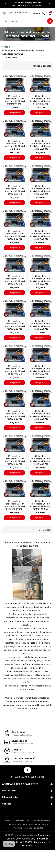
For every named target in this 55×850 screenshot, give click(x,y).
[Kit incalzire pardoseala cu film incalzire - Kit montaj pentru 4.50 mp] (40, 218)
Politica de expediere (39, 824)
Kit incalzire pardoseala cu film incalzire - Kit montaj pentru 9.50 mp (40, 460)
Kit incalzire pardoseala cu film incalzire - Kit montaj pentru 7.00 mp (14, 370)
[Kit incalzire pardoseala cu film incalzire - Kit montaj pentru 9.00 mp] (14, 443)
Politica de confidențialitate (39, 820)
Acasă (5, 47)
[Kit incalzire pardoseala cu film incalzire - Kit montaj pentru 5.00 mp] (14, 263)
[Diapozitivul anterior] (5, 4)
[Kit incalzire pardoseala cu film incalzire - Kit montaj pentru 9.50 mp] (40, 443)
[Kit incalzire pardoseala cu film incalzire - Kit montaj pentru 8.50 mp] (40, 398)
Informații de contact (34, 828)
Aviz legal (18, 828)
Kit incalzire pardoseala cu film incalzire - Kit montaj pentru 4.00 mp (14, 235)
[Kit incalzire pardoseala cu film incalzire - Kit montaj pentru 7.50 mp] (40, 353)
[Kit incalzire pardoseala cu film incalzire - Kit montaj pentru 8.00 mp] (14, 398)
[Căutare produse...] (50, 21)
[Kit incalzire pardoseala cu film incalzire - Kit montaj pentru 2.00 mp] (40, 128)
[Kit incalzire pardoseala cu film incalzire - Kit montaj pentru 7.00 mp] (14, 353)
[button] (4, 13)
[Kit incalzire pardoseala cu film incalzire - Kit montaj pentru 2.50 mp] (14, 173)
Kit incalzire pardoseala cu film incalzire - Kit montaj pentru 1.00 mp (40, 100)
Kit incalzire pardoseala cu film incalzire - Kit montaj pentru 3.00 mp (40, 190)
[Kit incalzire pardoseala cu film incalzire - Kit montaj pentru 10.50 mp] (40, 488)
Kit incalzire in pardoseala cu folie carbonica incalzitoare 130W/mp (23, 52)
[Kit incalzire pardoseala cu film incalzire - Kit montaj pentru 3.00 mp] (40, 173)
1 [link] (33, 530)
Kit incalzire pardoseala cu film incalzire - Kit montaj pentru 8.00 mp (14, 415)
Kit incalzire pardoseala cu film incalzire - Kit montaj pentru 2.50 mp (14, 190)
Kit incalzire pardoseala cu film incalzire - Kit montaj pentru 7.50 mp (40, 370)
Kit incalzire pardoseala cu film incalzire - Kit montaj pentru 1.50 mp (14, 145)
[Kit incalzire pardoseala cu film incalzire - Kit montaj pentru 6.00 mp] (14, 308)
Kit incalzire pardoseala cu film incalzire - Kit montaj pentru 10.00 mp (14, 505)
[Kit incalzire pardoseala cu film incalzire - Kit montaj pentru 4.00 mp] (14, 218)
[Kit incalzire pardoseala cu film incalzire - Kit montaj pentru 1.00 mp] (40, 83)
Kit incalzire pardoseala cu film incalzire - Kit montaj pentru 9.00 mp (14, 460)
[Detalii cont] (43, 13)
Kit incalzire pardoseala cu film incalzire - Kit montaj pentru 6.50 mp (40, 325)
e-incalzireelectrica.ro (26, 835)
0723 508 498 (19, 5)
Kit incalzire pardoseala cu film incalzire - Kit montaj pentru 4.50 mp (40, 235)
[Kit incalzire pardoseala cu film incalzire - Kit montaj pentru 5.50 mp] (40, 263)
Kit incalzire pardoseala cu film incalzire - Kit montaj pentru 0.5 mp (14, 100)
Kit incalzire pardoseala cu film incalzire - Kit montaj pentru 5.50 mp (40, 280)
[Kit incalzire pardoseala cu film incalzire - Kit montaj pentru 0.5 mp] (14, 83)
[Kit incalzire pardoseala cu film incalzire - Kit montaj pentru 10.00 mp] (14, 488)
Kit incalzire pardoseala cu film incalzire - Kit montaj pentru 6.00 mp (14, 325)
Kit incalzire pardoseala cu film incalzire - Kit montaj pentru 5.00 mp (14, 280)
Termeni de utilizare (18, 824)
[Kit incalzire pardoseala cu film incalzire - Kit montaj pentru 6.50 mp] (40, 308)
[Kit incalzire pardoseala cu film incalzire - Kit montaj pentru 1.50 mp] (14, 128)
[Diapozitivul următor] (50, 4)
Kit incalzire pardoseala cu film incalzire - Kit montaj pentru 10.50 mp (40, 505)
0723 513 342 (36, 5)
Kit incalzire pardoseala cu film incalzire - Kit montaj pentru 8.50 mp (40, 415)
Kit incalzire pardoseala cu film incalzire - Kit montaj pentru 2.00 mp (40, 145)
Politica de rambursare (14, 820)
